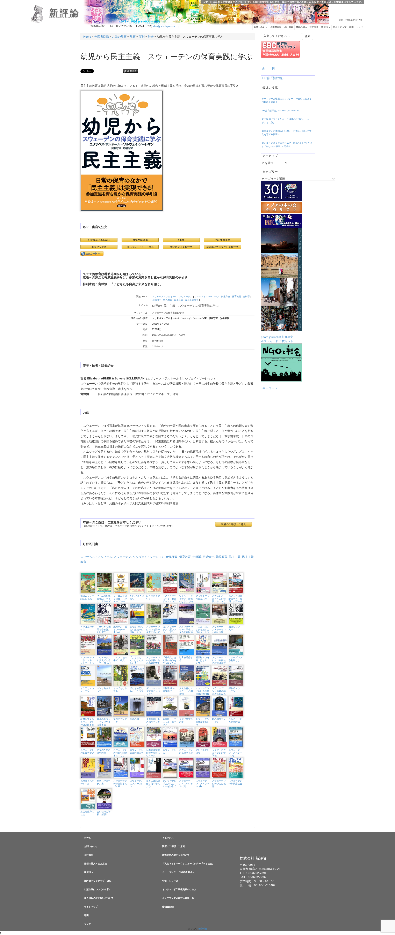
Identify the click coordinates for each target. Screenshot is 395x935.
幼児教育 (167, 300)
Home (87, 36)
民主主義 (178, 300)
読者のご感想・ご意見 (173, 846)
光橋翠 (246, 296)
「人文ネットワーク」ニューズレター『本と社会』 (188, 863)
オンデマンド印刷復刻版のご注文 (179, 889)
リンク (359, 27)
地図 (351, 27)
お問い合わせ (260, 27)
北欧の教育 (119, 36)
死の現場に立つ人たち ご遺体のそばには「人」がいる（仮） (286, 121)
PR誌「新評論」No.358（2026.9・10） (282, 110)
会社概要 (288, 27)
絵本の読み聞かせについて (175, 855)
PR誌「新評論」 (273, 78)
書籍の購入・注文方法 (307, 27)
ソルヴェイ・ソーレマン (206, 296)
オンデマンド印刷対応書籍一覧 (178, 898)
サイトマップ (339, 27)
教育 (133, 36)
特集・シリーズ (170, 881)
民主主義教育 (192, 300)
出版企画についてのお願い (97, 889)
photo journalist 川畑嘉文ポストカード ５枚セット (277, 339)
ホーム (87, 837)
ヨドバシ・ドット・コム (140, 247)
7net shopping (222, 240)
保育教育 (236, 296)
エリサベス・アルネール (164, 296)
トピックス (168, 837)
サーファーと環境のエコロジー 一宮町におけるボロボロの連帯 (286, 100)
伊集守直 (225, 296)
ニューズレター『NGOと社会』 (178, 872)
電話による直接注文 (181, 247)
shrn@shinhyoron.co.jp (166, 26)
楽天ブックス (99, 247)
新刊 (142, 36)
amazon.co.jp (140, 240)
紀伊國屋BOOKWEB (99, 240)
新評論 (64, 13)
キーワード (270, 388)
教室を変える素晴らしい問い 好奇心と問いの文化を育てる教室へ (286, 133)
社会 (151, 36)
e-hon (181, 240)
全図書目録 (275, 27)
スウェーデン (186, 296)
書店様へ (325, 27)
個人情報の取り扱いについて (99, 898)
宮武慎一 (156, 300)
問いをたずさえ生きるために (287, 145)
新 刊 (268, 68)
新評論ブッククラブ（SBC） (99, 881)
